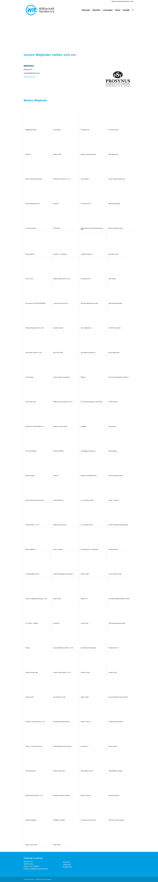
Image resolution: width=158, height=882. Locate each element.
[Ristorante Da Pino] (93, 266)
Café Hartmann (85, 179)
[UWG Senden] (120, 266)
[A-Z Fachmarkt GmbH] (93, 512)
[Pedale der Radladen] (37, 808)
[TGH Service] (65, 216)
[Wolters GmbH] (93, 685)
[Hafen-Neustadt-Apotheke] (120, 291)
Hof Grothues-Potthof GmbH (88, 820)
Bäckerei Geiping (30, 475)
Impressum (66, 862)
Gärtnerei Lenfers (85, 672)
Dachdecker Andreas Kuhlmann (61, 795)
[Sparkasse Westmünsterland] (93, 142)
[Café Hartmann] (93, 167)
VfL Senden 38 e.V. (86, 203)
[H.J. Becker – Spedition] (37, 611)
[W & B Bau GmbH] (120, 117)
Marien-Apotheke (30, 254)
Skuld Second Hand (114, 795)
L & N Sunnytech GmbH (87, 500)
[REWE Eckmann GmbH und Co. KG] (65, 389)
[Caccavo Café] (93, 611)
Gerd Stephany (29, 377)
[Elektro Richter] (65, 586)
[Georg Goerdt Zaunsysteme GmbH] (37, 488)
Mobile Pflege (56, 844)
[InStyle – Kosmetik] (120, 488)
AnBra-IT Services (86, 721)
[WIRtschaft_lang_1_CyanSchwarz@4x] (40, 10)
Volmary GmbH (30, 697)
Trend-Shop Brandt (58, 500)
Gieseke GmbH (113, 672)
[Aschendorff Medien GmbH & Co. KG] (65, 635)
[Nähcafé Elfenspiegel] (120, 191)
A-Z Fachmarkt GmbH (87, 525)
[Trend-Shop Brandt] (65, 488)
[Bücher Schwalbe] (65, 537)
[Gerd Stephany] (37, 365)
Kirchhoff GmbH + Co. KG (32, 525)
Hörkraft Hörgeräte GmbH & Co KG (35, 328)
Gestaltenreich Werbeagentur (88, 648)
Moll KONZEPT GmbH (87, 771)
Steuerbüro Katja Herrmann (116, 721)
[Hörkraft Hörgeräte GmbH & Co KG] (37, 315)
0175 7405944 (34, 866)
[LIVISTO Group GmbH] (120, 315)
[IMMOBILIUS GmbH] (37, 117)
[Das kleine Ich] (93, 734)
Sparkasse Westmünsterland (88, 154)
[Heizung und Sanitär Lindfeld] (120, 808)
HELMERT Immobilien (59, 820)
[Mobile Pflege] (65, 832)
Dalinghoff (83, 426)
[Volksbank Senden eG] (93, 242)
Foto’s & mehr (29, 278)
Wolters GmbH (85, 697)
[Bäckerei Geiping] (37, 463)
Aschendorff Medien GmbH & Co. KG (63, 648)
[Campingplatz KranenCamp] (93, 439)
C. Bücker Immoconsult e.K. (60, 303)
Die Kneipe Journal (113, 254)
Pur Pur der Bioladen (31, 451)
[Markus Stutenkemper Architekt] (37, 167)
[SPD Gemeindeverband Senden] (120, 611)
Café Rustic (56, 623)
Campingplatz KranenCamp (88, 451)
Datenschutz (67, 864)
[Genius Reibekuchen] (120, 340)
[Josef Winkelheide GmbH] (37, 562)
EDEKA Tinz (84, 598)
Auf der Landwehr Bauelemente (117, 179)
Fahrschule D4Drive (58, 451)
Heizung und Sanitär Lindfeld (116, 820)
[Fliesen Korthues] (120, 389)
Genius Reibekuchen (114, 352)
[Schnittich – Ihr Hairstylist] (65, 242)
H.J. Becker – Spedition (32, 623)
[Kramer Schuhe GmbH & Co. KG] (65, 660)
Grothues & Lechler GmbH (60, 426)
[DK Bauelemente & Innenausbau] (93, 537)
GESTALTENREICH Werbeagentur (43, 879)
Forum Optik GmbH (31, 401)
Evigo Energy (112, 426)
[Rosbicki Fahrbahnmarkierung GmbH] (120, 512)
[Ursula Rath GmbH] (37, 759)
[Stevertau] (65, 191)
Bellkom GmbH (57, 154)
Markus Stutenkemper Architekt (34, 179)
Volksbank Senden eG (87, 254)
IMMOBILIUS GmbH (31, 129)
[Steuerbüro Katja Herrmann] (120, 709)
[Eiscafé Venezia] (120, 734)
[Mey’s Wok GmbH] (65, 340)
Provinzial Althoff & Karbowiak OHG (118, 697)
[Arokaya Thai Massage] (37, 660)
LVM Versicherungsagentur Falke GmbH (91, 401)
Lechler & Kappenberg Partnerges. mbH (36, 598)
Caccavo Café (84, 623)
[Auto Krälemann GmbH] (65, 685)
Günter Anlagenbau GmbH (32, 203)
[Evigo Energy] (120, 414)
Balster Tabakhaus (30, 549)
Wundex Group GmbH (59, 771)
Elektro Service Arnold (31, 844)
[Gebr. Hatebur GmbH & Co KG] (37, 340)
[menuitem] (85, 10)
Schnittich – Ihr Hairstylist (60, 254)
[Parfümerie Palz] (93, 117)
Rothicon (83, 377)
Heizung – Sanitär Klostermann (34, 746)
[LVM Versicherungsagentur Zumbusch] (120, 365)
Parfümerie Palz (85, 129)
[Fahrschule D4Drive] (65, 439)
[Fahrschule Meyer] (120, 537)
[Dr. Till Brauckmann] (37, 216)
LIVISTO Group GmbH (115, 328)
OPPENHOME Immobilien (115, 771)
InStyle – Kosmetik (114, 500)
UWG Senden (112, 278)
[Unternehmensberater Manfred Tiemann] (120, 586)
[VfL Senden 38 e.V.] (93, 191)
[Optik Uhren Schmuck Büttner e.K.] (37, 414)
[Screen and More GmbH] (120, 562)
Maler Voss (28, 154)
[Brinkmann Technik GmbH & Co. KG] (37, 709)
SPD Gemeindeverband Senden (117, 623)
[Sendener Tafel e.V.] (120, 635)
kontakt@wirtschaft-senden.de (38, 869)
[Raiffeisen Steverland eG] (65, 512)
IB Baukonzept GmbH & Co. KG (61, 179)
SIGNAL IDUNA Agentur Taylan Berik (63, 574)
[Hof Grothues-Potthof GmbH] (93, 808)
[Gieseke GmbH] (120, 660)
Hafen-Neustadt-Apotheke (115, 303)
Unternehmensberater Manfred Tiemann (119, 598)
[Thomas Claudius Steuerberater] (65, 365)
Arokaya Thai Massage (32, 672)
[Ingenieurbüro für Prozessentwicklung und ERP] (93, 216)
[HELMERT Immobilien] (65, 808)
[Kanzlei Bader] (65, 117)
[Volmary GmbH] (37, 685)
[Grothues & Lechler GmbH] (65, 414)
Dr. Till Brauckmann (31, 228)
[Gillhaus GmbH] (93, 562)
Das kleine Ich (84, 746)
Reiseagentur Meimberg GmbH (61, 721)
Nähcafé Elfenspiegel (114, 203)
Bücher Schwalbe (57, 549)
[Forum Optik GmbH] (37, 389)
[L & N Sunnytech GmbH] (93, 488)
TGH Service (56, 228)
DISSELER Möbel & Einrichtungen (62, 746)
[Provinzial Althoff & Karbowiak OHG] (120, 685)
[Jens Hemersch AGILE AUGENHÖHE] (37, 291)
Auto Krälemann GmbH (59, 697)
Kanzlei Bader (57, 129)
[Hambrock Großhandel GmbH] (93, 463)
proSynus (55, 475)
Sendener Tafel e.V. (114, 648)
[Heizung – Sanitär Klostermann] (37, 734)
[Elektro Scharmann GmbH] (120, 216)
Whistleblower (67, 867)
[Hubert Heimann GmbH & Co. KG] (37, 783)
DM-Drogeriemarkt (113, 154)
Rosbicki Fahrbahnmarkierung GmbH (118, 525)
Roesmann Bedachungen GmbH (89, 303)
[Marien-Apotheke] (37, 242)
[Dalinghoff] (93, 414)
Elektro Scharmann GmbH (115, 228)
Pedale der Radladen (31, 820)
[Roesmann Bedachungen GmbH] (93, 291)
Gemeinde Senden (58, 328)
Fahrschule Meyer (113, 549)
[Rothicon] (93, 365)
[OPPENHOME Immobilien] (120, 759)
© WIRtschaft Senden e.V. (29, 879)
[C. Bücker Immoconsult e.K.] (65, 291)
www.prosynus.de (29, 77)
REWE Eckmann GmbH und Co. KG (63, 401)
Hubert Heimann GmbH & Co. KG (34, 795)
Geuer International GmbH (115, 475)
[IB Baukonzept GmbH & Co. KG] (65, 167)
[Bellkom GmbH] (65, 142)
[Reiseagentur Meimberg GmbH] (65, 709)
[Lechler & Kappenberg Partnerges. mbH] (37, 586)
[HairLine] (37, 635)
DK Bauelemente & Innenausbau (89, 549)
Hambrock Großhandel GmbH (88, 475)
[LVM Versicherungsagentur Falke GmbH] (93, 389)
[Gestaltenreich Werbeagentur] (93, 635)
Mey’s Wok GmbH (58, 352)
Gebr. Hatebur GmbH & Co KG (34, 352)
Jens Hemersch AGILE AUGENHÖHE (36, 303)
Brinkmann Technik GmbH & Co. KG (35, 721)
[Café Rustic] (65, 611)
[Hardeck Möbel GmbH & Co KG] (65, 266)
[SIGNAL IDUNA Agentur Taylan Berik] (65, 562)
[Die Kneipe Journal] (120, 242)
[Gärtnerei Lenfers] (93, 660)
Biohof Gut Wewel (85, 795)
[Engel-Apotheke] (120, 439)
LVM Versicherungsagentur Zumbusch (119, 377)
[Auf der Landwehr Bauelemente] (120, 167)
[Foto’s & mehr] (37, 266)
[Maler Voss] (37, 142)
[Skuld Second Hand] (120, 783)
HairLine (28, 648)
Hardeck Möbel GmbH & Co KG (61, 278)
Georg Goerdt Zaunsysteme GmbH (35, 500)
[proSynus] (65, 463)
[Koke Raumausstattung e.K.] (93, 340)
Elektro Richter (57, 598)
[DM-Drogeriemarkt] (120, 142)
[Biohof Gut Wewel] (93, 783)
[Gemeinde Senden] (65, 315)
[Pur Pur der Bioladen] (37, 439)
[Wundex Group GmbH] (65, 759)
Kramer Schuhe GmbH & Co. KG (62, 672)
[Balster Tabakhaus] (37, 537)
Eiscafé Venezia (113, 746)
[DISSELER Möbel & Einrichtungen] (65, 734)
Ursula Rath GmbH (30, 771)
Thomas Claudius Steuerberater (61, 377)
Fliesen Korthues (113, 401)
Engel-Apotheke (113, 451)
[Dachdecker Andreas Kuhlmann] (65, 783)
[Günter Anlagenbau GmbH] (37, 191)
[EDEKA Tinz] (93, 586)
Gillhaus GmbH (85, 574)
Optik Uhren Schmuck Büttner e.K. (35, 426)
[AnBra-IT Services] (93, 709)
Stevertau (55, 203)
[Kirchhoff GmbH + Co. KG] (37, 512)
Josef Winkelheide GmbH (32, 574)
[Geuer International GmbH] (120, 463)
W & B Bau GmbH (113, 129)
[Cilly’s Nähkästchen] (93, 315)
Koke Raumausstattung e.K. (88, 352)
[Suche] (132, 10)
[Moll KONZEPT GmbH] (93, 759)
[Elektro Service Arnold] (37, 832)
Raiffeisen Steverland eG (59, 525)
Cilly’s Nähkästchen (86, 328)
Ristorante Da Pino (86, 278)
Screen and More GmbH (115, 574)
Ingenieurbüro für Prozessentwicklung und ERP (92, 229)
